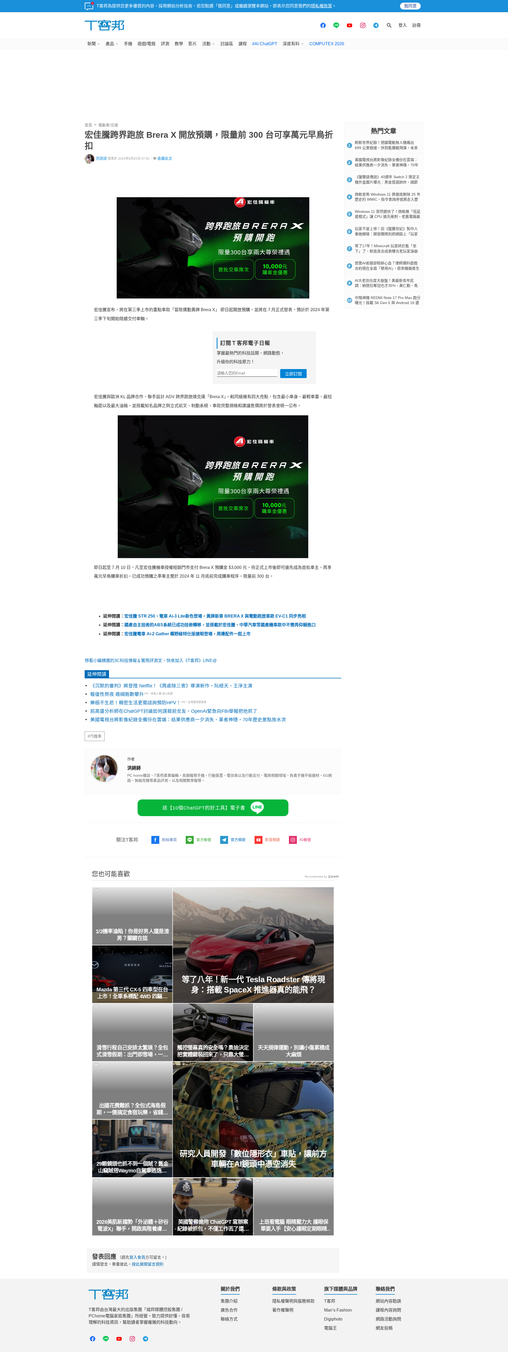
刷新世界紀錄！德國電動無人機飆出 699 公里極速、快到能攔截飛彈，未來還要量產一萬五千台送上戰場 (386, 147)
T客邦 (329, 1301)
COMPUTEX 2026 (326, 44)
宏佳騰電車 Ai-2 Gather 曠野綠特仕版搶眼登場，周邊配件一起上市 (187, 634)
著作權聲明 (282, 1310)
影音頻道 (272, 840)
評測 (165, 44)
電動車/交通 (108, 125)
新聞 (91, 44)
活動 (206, 44)
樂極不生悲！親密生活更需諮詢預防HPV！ (135, 702)
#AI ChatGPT (264, 44)
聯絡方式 (229, 1319)
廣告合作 (229, 1310)
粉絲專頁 (169, 840)
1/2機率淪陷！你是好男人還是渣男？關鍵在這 (132, 934)
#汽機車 (95, 736)
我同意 (410, 6)
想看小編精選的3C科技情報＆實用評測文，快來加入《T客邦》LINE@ (151, 660)
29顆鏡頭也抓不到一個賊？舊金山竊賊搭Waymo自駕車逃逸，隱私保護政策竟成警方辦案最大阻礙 (132, 1167)
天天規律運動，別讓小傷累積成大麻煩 (293, 1051)
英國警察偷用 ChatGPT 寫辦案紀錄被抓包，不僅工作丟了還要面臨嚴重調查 (213, 1225)
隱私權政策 (321, 6)
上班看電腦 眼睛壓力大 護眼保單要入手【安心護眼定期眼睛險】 (293, 1225)
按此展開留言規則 (148, 1264)
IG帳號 (305, 840)
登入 (402, 25)
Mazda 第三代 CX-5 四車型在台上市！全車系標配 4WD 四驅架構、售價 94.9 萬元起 (132, 993)
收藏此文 (164, 158)
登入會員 (137, 1257)
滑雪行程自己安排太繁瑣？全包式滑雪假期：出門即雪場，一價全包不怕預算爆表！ (132, 1051)
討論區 (226, 44)
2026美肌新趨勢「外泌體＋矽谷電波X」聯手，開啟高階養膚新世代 (132, 1225)
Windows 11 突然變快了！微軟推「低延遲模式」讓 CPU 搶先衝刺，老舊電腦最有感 (387, 216)
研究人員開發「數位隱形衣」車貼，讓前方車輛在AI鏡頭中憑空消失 (253, 1158)
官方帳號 (203, 840)
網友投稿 (384, 1328)
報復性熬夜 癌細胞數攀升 (117, 694)
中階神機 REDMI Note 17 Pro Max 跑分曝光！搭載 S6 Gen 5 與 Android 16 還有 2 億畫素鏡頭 (387, 303)
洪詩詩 (101, 158)
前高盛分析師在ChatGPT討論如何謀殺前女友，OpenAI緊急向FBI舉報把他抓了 (173, 711)
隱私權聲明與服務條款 (293, 1301)
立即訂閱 (293, 374)
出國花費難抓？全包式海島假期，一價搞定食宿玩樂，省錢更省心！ (132, 1109)
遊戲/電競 (147, 44)
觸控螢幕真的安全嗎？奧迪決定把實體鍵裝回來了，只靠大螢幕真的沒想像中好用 (213, 1051)
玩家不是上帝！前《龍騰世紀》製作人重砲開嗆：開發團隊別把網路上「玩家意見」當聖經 (386, 234)
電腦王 (330, 1328)
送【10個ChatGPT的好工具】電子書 (203, 808)
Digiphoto (333, 1319)
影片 (192, 44)
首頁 (88, 125)
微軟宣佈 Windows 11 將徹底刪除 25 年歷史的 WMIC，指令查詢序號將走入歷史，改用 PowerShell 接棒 (387, 199)
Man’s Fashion (338, 1310)
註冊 (416, 25)
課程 (242, 44)
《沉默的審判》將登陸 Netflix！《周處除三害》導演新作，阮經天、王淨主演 (171, 685)
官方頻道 (238, 840)
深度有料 (291, 44)
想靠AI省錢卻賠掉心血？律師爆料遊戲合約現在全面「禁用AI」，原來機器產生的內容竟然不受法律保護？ (387, 268)
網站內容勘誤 (388, 1301)
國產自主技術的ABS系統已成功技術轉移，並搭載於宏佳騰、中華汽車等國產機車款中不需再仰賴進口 (220, 625)
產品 (110, 44)
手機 (128, 44)
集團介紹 (229, 1301)
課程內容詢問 (388, 1310)
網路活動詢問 (388, 1319)
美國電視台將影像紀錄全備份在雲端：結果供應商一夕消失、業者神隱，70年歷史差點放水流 (188, 719)
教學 (179, 44)
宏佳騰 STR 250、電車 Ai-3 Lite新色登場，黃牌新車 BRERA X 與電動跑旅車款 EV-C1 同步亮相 (215, 616)
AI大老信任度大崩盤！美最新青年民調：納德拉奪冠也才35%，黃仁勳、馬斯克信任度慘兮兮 (386, 285)
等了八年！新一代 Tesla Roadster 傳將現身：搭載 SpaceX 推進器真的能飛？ (253, 984)
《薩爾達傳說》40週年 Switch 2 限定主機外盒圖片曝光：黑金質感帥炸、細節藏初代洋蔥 (387, 182)
